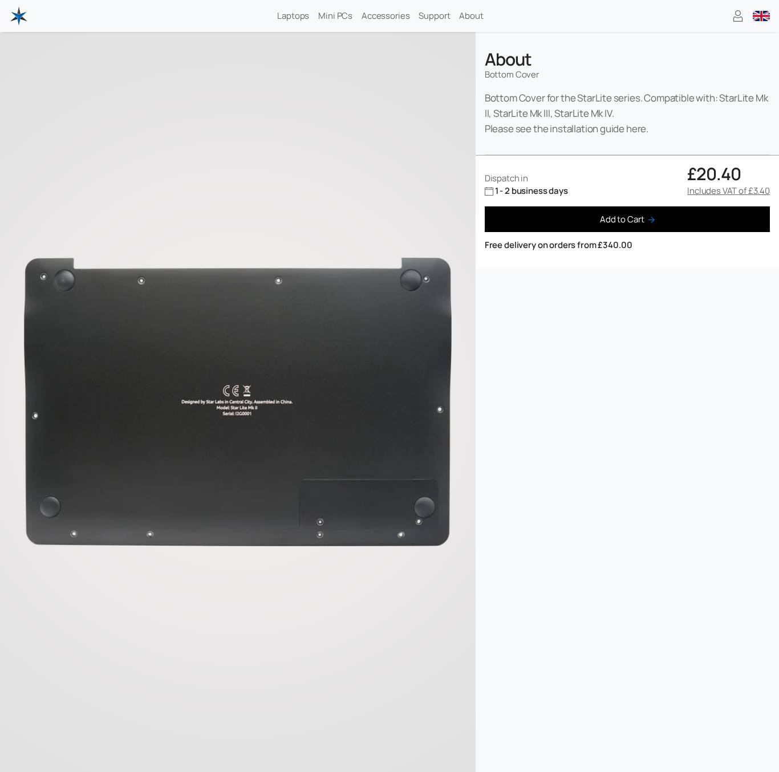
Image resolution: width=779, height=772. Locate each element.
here (636, 128)
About (471, 16)
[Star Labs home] (19, 16)
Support (434, 16)
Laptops (293, 16)
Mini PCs (335, 16)
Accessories (385, 16)
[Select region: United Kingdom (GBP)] (761, 16)
